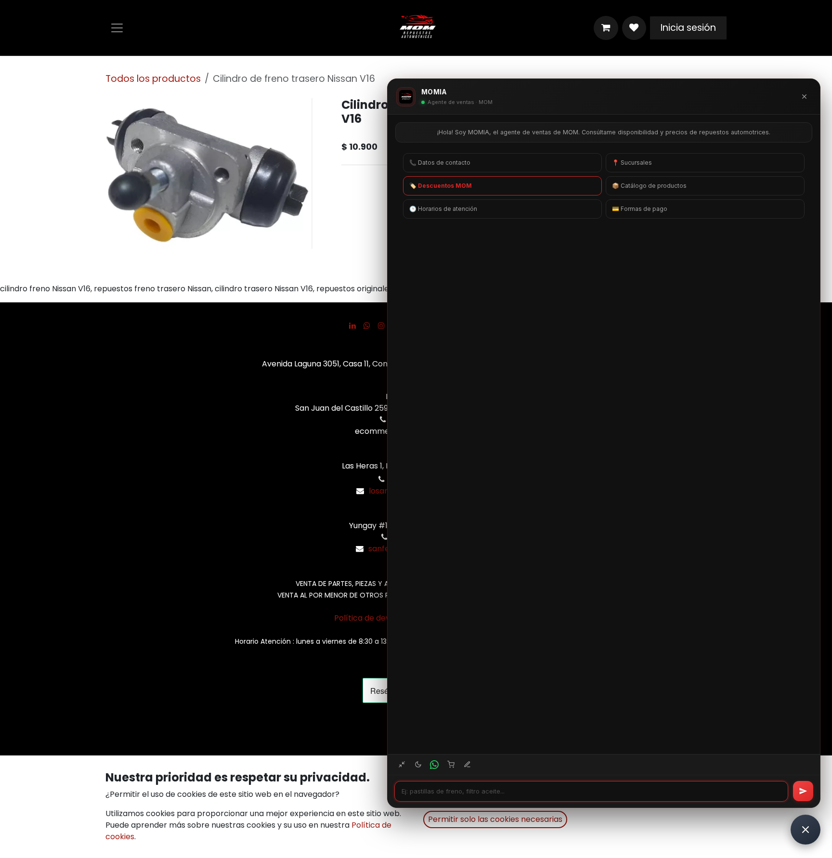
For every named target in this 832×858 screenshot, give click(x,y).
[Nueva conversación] (467, 764)
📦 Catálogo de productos (649, 185)
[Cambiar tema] (418, 764)
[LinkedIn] (352, 325)
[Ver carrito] (450, 764)
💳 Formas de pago (639, 208)
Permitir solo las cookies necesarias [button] (495, 819)
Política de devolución (375, 618)
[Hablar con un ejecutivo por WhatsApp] (434, 764)
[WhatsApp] (367, 325)
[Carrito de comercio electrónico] (606, 28)
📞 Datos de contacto (439, 162)
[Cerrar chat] (804, 97)
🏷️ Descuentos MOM (440, 185)
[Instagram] (381, 325)
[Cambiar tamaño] (401, 764)
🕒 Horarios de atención (443, 208)
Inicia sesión (688, 27)
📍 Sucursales (632, 162)
